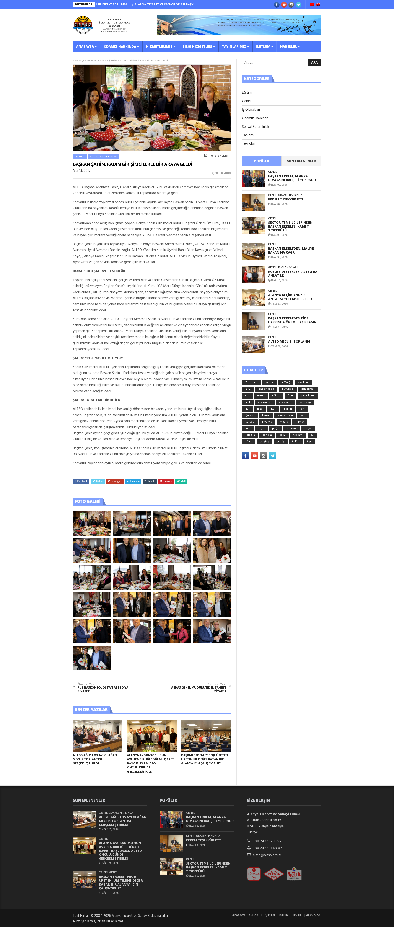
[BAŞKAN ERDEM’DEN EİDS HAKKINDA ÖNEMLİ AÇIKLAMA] (253, 321)
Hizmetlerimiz (159, 46)
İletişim (263, 46)
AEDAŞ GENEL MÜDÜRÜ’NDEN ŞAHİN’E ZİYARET (198, 687)
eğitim (276, 395)
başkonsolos (266, 389)
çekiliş (280, 441)
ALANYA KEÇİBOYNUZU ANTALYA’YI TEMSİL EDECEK (290, 297)
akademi (303, 382)
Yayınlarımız (234, 46)
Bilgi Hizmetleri (197, 46)
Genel (92, 61)
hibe (259, 409)
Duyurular (268, 915)
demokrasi (307, 389)
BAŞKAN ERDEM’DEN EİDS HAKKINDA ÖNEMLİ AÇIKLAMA (292, 320)
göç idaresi (264, 402)
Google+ (117, 481)
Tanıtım (248, 135)
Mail (183, 481)
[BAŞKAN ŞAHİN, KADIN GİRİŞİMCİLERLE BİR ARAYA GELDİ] (92, 523)
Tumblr (151, 481)
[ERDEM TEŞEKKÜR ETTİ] (253, 202)
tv (312, 435)
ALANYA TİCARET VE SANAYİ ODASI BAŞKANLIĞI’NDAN (144, 4)
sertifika (250, 435)
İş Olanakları (251, 110)
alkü (248, 389)
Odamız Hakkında (120, 46)
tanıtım (267, 435)
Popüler (261, 161)
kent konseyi (285, 415)
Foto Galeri (219, 156)
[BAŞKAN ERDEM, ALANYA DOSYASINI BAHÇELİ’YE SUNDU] (253, 178)
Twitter (99, 481)
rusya (308, 428)
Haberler (288, 46)
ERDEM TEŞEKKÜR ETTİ (286, 199)
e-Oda (253, 915)
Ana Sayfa (79, 61)
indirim (287, 409)
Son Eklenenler (301, 161)
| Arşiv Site (312, 915)
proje (275, 428)
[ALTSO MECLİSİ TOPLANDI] (253, 344)
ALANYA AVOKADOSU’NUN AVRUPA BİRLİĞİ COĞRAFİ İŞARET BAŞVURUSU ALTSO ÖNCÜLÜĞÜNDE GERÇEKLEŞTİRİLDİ (150, 763)
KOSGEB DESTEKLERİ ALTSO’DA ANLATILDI (292, 273)
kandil (266, 415)
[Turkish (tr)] (312, 5)
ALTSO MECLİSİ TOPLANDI (289, 341)
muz (248, 428)
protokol (291, 428)
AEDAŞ (286, 382)
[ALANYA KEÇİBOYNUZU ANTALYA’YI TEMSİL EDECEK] (253, 297)
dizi (247, 395)
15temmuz (251, 382)
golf (247, 402)
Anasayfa (85, 46)
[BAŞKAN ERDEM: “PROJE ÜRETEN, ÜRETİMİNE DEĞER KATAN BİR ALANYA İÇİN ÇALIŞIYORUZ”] (206, 736)
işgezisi (249, 415)
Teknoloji (248, 144)
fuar (290, 395)
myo (261, 428)
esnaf (260, 395)
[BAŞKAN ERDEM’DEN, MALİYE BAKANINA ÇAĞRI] (253, 251)
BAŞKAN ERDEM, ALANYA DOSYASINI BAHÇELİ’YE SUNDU (292, 178)
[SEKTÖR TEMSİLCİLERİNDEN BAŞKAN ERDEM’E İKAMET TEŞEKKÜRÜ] (253, 225)
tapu (282, 435)
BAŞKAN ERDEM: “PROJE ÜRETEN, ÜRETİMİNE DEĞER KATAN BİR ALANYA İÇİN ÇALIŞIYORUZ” (205, 759)
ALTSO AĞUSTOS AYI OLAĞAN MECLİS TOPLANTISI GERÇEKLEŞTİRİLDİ (95, 759)
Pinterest (167, 481)
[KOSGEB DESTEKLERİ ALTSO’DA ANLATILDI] (253, 274)
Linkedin (135, 481)
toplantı (298, 435)
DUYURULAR (83, 4)
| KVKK (296, 915)
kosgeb (249, 422)
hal (247, 409)
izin (302, 409)
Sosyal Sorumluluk (255, 127)
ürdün (295, 441)
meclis (284, 422)
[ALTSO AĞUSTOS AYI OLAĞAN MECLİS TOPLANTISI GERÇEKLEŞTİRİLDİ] (97, 736)
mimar (300, 422)
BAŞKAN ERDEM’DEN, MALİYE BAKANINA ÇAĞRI (291, 250)
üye (309, 441)
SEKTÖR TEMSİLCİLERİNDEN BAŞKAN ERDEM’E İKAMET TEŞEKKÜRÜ (290, 226)
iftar (272, 409)
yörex (248, 441)
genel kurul (307, 395)
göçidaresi (285, 402)
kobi (303, 415)
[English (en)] (318, 5)
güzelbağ (305, 402)
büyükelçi (287, 389)
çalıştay (264, 441)
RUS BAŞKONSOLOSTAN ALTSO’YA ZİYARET (103, 687)
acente (270, 382)
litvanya (267, 422)
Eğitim (247, 93)
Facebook (82, 481)
